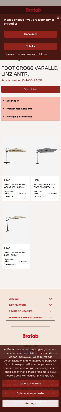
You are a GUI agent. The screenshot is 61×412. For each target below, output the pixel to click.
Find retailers (30, 89)
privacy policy (45, 375)
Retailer (30, 46)
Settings (30, 403)
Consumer (30, 34)
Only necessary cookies (31, 393)
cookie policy (15, 375)
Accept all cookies (30, 383)
